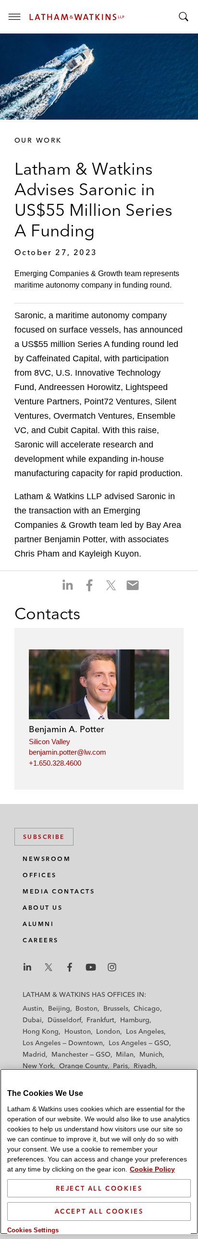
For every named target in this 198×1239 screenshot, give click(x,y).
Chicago (147, 1008)
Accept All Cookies (99, 1211)
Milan (125, 1054)
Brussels (115, 1008)
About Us (42, 907)
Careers (41, 940)
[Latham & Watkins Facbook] (69, 967)
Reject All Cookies (99, 1188)
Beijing (59, 1008)
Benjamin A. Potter (66, 729)
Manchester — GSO (81, 1054)
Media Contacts (59, 891)
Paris (120, 1065)
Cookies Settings (33, 1230)
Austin (32, 1008)
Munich (150, 1054)
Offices (40, 875)
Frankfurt (100, 1020)
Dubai (32, 1020)
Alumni (38, 923)
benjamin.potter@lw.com (67, 752)
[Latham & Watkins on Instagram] (112, 967)
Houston (77, 1031)
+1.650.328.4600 (55, 763)
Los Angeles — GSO (139, 1042)
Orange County (83, 1065)
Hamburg (134, 1020)
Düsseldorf (64, 1020)
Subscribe (44, 836)
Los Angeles (145, 1031)
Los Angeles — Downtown (63, 1042)
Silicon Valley (49, 741)
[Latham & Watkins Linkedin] (27, 967)
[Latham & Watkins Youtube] (91, 967)
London (108, 1031)
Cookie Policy (152, 1169)
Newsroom (47, 858)
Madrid (34, 1054)
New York (38, 1065)
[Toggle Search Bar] (183, 16)
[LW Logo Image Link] (77, 17)
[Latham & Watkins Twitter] (48, 967)
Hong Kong (41, 1031)
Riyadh (144, 1065)
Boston (86, 1008)
